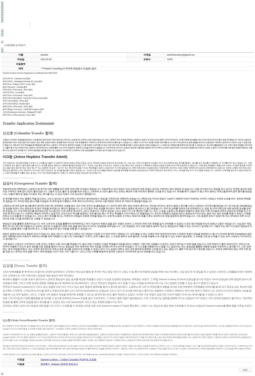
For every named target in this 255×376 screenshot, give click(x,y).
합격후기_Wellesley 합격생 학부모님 (59, 364)
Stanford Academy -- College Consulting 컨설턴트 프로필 (68, 359)
